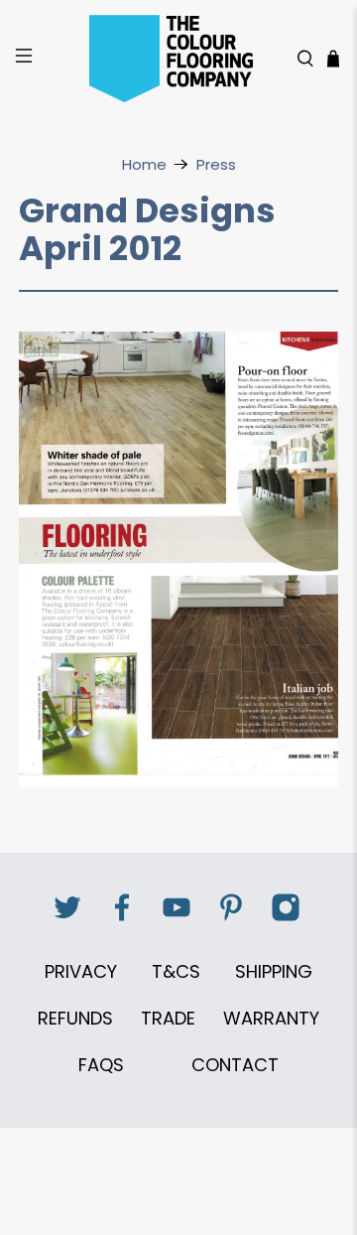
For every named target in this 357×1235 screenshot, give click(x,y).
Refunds (75, 1018)
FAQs (101, 1064)
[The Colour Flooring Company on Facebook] (122, 917)
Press (216, 164)
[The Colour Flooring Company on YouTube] (176, 917)
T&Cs (176, 971)
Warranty (271, 1018)
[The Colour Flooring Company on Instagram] (285, 917)
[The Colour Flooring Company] (178, 58)
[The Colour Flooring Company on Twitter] (67, 917)
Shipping (273, 971)
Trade (168, 1018)
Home (144, 164)
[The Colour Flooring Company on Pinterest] (231, 917)
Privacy (81, 971)
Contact (235, 1064)
